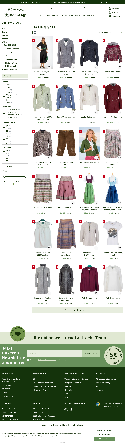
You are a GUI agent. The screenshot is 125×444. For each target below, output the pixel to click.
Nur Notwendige (104, 434)
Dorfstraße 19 (38, 412)
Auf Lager (9, 166)
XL (8, 158)
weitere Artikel (11, 59)
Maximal (20, 183)
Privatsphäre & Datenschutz (106, 379)
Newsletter (68, 390)
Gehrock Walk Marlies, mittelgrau (66, 73)
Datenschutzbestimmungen (47, 360)
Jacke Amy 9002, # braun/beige (43, 163)
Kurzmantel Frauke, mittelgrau (42, 299)
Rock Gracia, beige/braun (66, 254)
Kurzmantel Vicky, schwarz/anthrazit (66, 299)
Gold (8, 100)
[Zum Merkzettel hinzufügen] (49, 67)
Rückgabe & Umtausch (72, 383)
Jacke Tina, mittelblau (66, 117)
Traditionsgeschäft (10, 69)
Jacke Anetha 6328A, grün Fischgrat (43, 118)
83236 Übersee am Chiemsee (44, 416)
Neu (3, 29)
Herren (5, 35)
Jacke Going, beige (89, 117)
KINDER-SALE (10, 66)
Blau (9, 90)
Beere (9, 85)
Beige (9, 87)
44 (8, 139)
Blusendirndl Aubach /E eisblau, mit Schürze (113, 208)
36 (8, 128)
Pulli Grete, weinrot (89, 298)
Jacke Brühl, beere (113, 72)
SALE (4, 42)
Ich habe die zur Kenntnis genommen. (51, 360)
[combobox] (65, 8)
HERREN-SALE (10, 63)
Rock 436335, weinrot (42, 207)
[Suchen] (85, 8)
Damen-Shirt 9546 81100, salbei (42, 254)
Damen (5, 32)
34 (8, 126)
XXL (8, 161)
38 (8, 131)
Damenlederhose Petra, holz (66, 163)
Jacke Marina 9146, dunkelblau (89, 73)
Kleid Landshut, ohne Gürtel (43, 73)
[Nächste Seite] (89, 310)
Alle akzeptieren (104, 439)
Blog (66, 397)
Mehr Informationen (58, 436)
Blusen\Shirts (11, 52)
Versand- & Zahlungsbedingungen (76, 379)
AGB (97, 386)
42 (8, 136)
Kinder (5, 38)
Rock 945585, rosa (66, 207)
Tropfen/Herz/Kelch (14, 114)
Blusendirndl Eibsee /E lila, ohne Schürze (89, 208)
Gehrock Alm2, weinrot (112, 117)
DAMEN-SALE (10, 45)
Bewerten (67, 394)
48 (8, 144)
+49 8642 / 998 (7, 416)
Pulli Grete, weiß (113, 298)
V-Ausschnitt (11, 117)
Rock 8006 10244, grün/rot (113, 163)
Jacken (9, 56)
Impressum (100, 390)
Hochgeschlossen (13, 112)
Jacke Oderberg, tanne (89, 162)
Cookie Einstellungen (104, 430)
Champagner (11, 95)
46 (8, 141)
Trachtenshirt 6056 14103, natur (89, 254)
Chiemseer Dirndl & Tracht (43, 409)
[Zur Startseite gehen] (15, 12)
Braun (9, 92)
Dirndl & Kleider (12, 49)
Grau (9, 102)
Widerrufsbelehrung (103, 383)
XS (8, 151)
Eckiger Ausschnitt (13, 109)
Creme (9, 97)
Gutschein (68, 386)
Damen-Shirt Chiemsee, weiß (113, 254)
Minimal (8, 183)
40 (8, 133)
